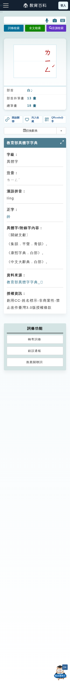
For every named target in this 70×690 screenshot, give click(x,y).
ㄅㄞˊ (31, 90)
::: (1, 12)
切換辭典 (32, 130)
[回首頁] (35, 5)
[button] (47, 20)
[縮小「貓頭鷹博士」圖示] (65, 667)
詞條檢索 (14, 28)
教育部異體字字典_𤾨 (25, 282)
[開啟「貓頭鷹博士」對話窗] (60, 672)
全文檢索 (35, 28)
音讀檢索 (58, 28)
